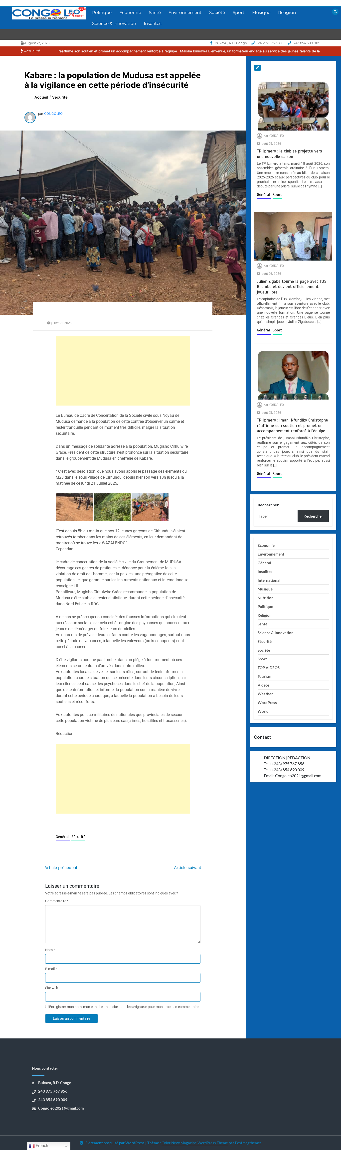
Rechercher (268, 505)
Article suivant (187, 867)
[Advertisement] (123, 371)
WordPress (267, 702)
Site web (51, 988)
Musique (261, 12)
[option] (206, 51)
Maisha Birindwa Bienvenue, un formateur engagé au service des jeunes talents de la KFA (206, 51)
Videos (264, 685)
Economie (130, 12)
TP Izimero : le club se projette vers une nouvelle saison (289, 153)
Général (63, 836)
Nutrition (266, 597)
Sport (238, 12)
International (269, 580)
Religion (287, 12)
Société (217, 12)
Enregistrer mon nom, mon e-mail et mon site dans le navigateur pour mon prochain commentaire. (124, 1007)
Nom (50, 950)
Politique (102, 12)
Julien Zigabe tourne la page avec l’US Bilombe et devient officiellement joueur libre (292, 287)
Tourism (264, 676)
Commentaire (56, 901)
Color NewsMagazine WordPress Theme (195, 1143)
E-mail (51, 969)
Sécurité (78, 836)
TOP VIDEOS (269, 667)
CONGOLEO (53, 114)
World (263, 711)
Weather (265, 694)
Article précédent (60, 867)
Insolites (152, 23)
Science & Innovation (114, 23)
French (41, 1146)
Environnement (185, 12)
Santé (155, 12)
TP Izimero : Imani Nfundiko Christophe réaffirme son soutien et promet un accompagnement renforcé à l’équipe (292, 425)
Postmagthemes (248, 1143)
